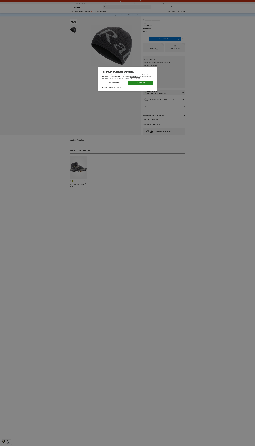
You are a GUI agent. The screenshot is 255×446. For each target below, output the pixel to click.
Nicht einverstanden (114, 82)
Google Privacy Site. (135, 78)
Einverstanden (141, 82)
